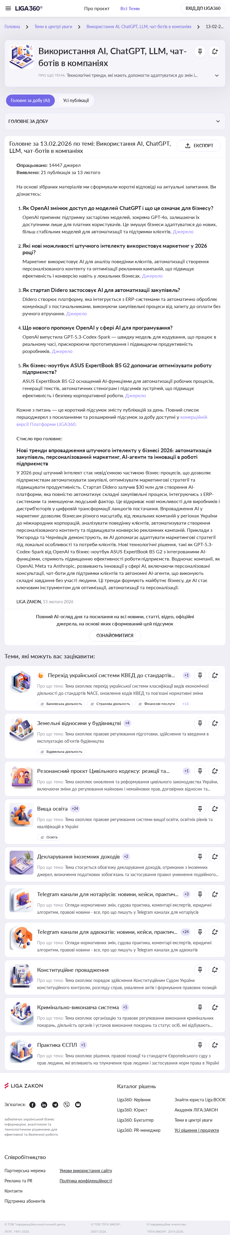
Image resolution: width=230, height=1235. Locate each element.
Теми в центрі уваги (193, 1120)
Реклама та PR (18, 1180)
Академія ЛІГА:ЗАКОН (196, 1109)
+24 (75, 808)
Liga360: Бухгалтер (135, 1120)
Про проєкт (97, 8)
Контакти (13, 1190)
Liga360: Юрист (132, 1109)
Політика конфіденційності (86, 1180)
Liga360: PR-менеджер (139, 1130)
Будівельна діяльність (64, 751)
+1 (186, 675)
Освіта (52, 837)
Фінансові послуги (159, 703)
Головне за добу (28, 121)
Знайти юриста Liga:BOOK (200, 1099)
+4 (127, 723)
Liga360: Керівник (134, 1099)
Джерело (183, 231)
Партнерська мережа (25, 1170)
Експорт (203, 145)
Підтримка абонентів (24, 1201)
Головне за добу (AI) (30, 100)
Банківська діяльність (64, 703)
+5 (125, 1007)
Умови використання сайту (86, 1170)
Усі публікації (76, 100)
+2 (126, 856)
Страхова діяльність (113, 703)
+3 (186, 894)
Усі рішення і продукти (197, 1130)
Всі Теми (130, 8)
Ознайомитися (115, 635)
